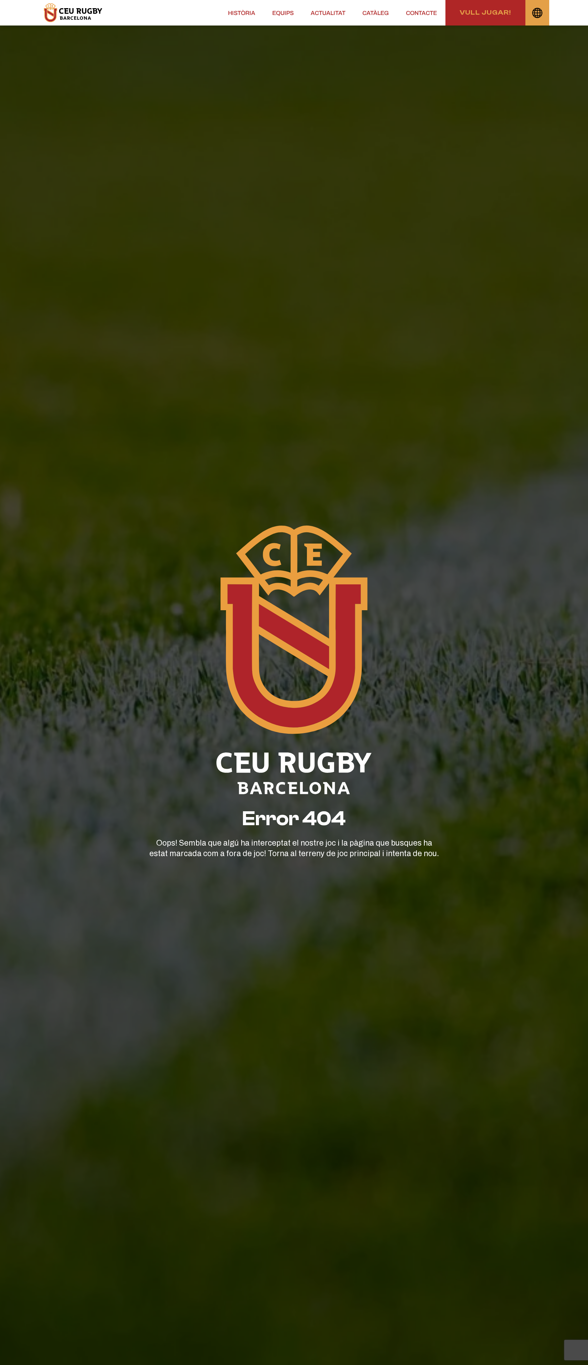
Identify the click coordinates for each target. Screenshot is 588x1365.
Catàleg (375, 13)
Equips (283, 13)
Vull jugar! (485, 12)
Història (241, 13)
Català (537, 13)
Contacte (421, 13)
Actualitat (328, 13)
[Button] (73, 12)
